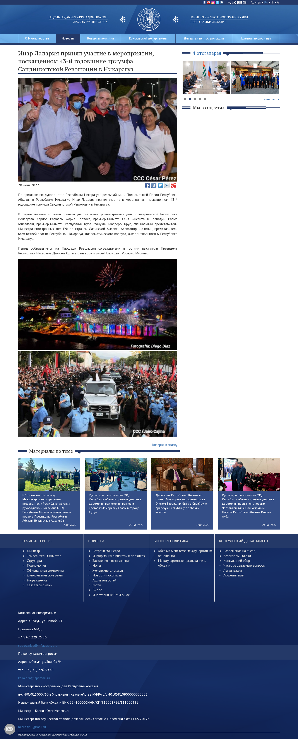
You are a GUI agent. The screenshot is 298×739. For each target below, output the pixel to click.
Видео (97, 590)
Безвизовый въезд (237, 556)
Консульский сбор (236, 560)
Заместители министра (44, 556)
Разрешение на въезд (239, 551)
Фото (96, 585)
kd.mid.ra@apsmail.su (34, 678)
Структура (34, 560)
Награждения (37, 580)
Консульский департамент (148, 38)
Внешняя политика (100, 38)
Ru (266, 2)
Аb (252, 2)
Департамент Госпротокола (204, 38)
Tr (272, 2)
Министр (33, 551)
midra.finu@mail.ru (32, 727)
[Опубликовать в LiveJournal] (167, 185)
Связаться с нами (39, 585)
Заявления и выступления (111, 560)
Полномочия (36, 565)
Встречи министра (106, 551)
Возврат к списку (164, 444)
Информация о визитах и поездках (118, 556)
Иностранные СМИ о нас (111, 595)
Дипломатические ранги (45, 575)
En (259, 2)
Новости (68, 38)
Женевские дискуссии (108, 570)
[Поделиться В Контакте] (153, 185)
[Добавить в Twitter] (160, 185)
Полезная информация (256, 38)
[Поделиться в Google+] (173, 185)
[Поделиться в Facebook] (147, 185)
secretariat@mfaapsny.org (37, 645)
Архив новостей (104, 580)
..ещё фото (270, 99)
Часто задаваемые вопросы (244, 565)
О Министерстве (37, 38)
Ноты (96, 565)
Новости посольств (107, 575)
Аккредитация (233, 575)
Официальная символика (45, 570)
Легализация (232, 570)
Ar (278, 2)
